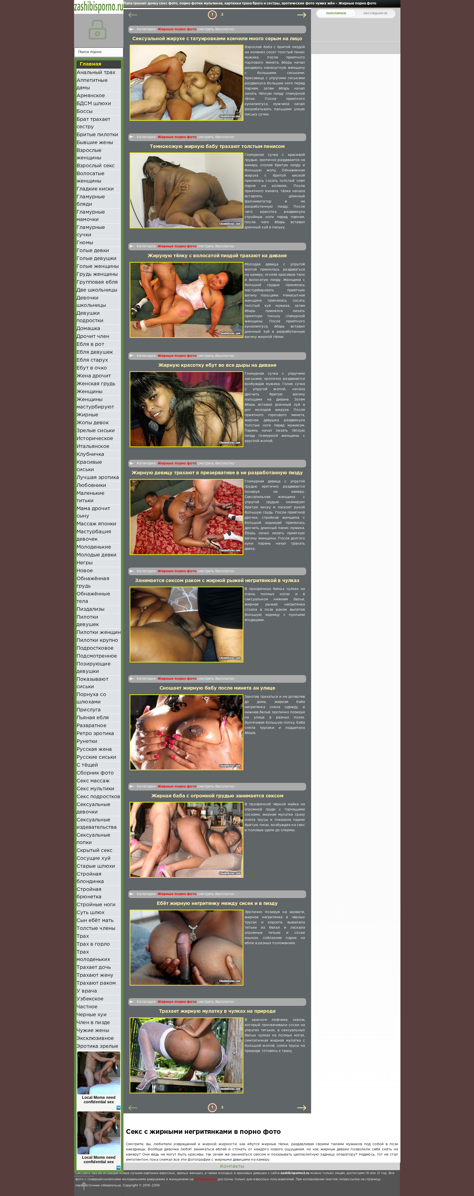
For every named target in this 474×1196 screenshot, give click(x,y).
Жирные (87, 415)
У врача (87, 991)
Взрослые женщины (89, 154)
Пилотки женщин (99, 632)
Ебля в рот (90, 344)
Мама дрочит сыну (93, 512)
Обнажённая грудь (93, 582)
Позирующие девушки (94, 668)
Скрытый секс (94, 850)
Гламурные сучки (91, 231)
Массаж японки (96, 524)
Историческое (95, 438)
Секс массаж (93, 781)
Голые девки (93, 250)
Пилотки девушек (88, 621)
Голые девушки (97, 258)
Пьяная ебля (93, 718)
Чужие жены (93, 1030)
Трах (83, 936)
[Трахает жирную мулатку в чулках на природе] (186, 1055)
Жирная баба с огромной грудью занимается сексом (217, 796)
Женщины (89, 391)
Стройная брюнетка (89, 893)
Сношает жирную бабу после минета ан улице (217, 688)
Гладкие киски (95, 189)
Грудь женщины (97, 274)
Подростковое (95, 648)
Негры (85, 563)
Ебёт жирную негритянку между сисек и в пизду (217, 904)
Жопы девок (93, 423)
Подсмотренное (97, 656)
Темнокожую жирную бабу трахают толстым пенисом (217, 147)
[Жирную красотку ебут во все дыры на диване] (186, 409)
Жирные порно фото (177, 29)
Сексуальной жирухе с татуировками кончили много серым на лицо (217, 39)
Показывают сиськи (92, 683)
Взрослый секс (96, 166)
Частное (87, 1007)
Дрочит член (93, 336)
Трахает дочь (94, 967)
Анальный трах (96, 72)
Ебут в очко (92, 368)
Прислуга (89, 710)
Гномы (85, 242)
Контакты (232, 1166)
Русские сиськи (96, 757)
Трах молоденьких (93, 956)
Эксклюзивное (95, 1038)
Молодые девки (97, 555)
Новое (85, 571)
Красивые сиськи (89, 466)
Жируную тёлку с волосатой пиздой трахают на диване (217, 256)
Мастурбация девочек (94, 535)
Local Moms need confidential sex (99, 1099)
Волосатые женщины (91, 177)
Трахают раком (96, 983)
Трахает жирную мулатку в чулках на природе (217, 1011)
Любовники (91, 485)
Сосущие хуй (94, 858)
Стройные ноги (96, 904)
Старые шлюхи (96, 866)
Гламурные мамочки (91, 216)
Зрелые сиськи (96, 430)
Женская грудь (96, 384)
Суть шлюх (91, 912)
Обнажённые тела (93, 598)
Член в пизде (93, 1022)
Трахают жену (95, 975)
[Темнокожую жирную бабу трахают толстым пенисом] (186, 191)
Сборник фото (95, 773)
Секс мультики (95, 789)
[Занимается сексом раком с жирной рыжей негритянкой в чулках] (186, 624)
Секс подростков (98, 796)
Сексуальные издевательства (97, 823)
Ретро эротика (95, 733)
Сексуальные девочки (93, 808)
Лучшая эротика (98, 477)
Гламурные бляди (91, 200)
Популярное (336, 13)
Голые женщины (98, 266)
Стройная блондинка (90, 878)
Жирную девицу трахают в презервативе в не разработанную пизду (217, 473)
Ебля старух (92, 360)
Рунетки (87, 741)
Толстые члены (96, 928)
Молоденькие (94, 547)
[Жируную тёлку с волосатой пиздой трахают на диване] (186, 301)
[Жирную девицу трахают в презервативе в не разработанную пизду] (186, 517)
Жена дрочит (94, 376)
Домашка (88, 328)
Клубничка (90, 454)
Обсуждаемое (375, 13)
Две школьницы (97, 290)
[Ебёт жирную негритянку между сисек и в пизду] (186, 948)
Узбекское (90, 999)
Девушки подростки (90, 317)
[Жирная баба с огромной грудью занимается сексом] (186, 840)
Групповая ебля (97, 282)
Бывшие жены (95, 142)
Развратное (91, 725)
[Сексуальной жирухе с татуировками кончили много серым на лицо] (186, 83)
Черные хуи (92, 1014)
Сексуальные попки (93, 839)
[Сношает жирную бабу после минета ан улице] (186, 732)
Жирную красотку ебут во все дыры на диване (217, 365)
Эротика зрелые (97, 1046)
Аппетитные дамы (92, 84)
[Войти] (97, 29)
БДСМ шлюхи (94, 103)
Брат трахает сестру (93, 123)
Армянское (91, 95)
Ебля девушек (95, 352)
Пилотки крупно (97, 640)
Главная (90, 64)
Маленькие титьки (91, 497)
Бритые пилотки (97, 134)
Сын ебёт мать (95, 920)
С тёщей (87, 765)
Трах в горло (93, 944)
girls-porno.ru (206, 1179)
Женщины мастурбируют (95, 403)
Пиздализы (91, 609)
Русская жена (94, 749)
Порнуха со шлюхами (91, 698)
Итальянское (93, 446)
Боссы (85, 111)
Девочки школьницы (91, 302)
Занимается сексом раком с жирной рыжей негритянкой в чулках (217, 581)
